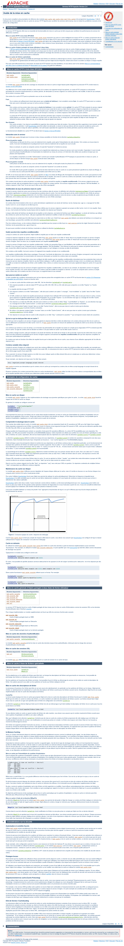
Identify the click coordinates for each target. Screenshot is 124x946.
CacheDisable (26, 77)
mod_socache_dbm (12, 596)
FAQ (107, 3)
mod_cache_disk (58, 19)
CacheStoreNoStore (16, 312)
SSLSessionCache (29, 596)
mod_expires (72, 223)
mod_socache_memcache (14, 389)
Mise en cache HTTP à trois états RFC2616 (113, 25)
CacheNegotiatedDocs (28, 81)
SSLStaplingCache (29, 598)
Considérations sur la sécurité (113, 41)
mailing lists (18, 935)
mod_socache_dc (12, 598)
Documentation (22, 9)
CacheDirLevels (28, 387)
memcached (73, 547)
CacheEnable (25, 75)
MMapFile (24, 671)
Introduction (108, 22)
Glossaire (112, 3)
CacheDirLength (28, 389)
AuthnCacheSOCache (29, 594)
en (95, 16)
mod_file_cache (69, 19)
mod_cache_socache (13, 387)
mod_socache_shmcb (13, 601)
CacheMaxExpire (59, 228)
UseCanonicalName (27, 79)
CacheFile (24, 669)
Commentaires (109, 46)
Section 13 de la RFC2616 (26, 41)
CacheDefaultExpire (78, 215)
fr (98, 16)
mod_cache (48, 19)
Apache (5, 9)
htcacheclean (91, 19)
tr (101, 16)
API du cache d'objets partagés (20, 49)
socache (28, 609)
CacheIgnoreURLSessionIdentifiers (70, 917)
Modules (95, 3)
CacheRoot (26, 385)
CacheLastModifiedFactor (48, 220)
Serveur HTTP (13, 9)
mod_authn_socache (13, 594)
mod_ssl (9, 603)
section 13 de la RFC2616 (14, 86)
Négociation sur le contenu (39, 65)
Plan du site (119, 3)
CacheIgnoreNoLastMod (59, 303)
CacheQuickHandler (73, 137)
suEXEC (48, 874)
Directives (102, 3)
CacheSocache (28, 390)
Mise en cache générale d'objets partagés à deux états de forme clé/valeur (113, 34)
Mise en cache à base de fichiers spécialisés (112, 38)
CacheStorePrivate (16, 308)
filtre (47, 174)
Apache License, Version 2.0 (19, 942)
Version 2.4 (31, 9)
